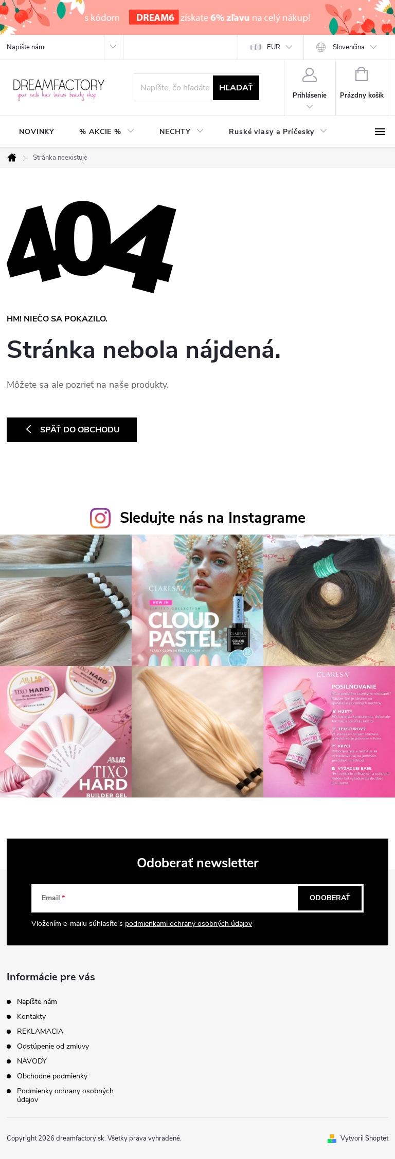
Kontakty (31, 1016)
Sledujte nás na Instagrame (213, 518)
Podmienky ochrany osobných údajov (65, 1095)
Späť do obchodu (80, 429)
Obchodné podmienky (52, 1076)
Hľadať (236, 87)
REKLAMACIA (40, 1031)
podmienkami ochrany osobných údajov (188, 923)
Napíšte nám (25, 47)
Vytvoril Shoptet (364, 1138)
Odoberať (330, 898)
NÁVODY (31, 1061)
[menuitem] (37, 132)
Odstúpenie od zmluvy (53, 1046)
